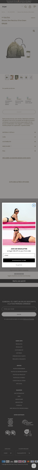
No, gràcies (19, 265)
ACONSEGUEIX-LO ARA (19, 260)
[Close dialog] (34, 205)
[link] (19, 225)
